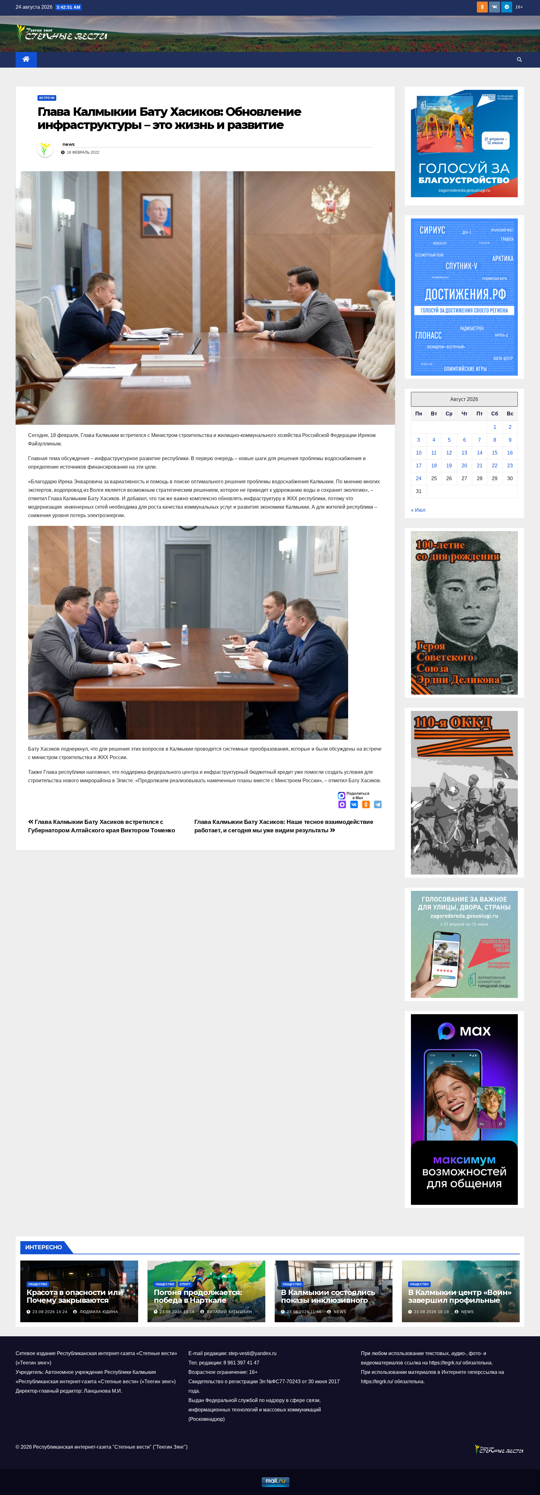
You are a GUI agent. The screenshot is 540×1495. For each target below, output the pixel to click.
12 (449, 452)
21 (479, 465)
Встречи (46, 98)
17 (419, 465)
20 (464, 465)
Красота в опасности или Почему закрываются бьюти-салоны (75, 1300)
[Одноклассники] (366, 805)
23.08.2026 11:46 (304, 1312)
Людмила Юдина (98, 1312)
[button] (519, 59)
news (68, 144)
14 (479, 452)
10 (419, 452)
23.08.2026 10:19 (431, 1312)
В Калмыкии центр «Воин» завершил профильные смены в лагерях (459, 1300)
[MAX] (342, 805)
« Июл (418, 510)
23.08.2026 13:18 (177, 1312)
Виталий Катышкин (229, 1312)
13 (464, 452)
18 (434, 465)
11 (434, 452)
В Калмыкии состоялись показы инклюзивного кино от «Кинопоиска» (328, 1300)
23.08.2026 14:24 (50, 1312)
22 (495, 465)
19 (449, 465)
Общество (37, 1284)
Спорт (185, 1284)
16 (510, 452)
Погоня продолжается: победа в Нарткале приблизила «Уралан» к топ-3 (199, 1304)
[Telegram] (377, 805)
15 (495, 452)
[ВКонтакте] (354, 805)
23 (510, 465)
